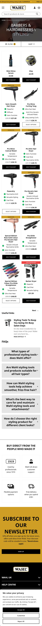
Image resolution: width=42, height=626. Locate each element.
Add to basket (11, 80)
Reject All (21, 621)
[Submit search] (37, 14)
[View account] (35, 8)
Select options (31, 124)
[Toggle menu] (3, 8)
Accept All (21, 610)
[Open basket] (39, 8)
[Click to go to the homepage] (18, 7)
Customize (21, 616)
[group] (21, 328)
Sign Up (21, 551)
